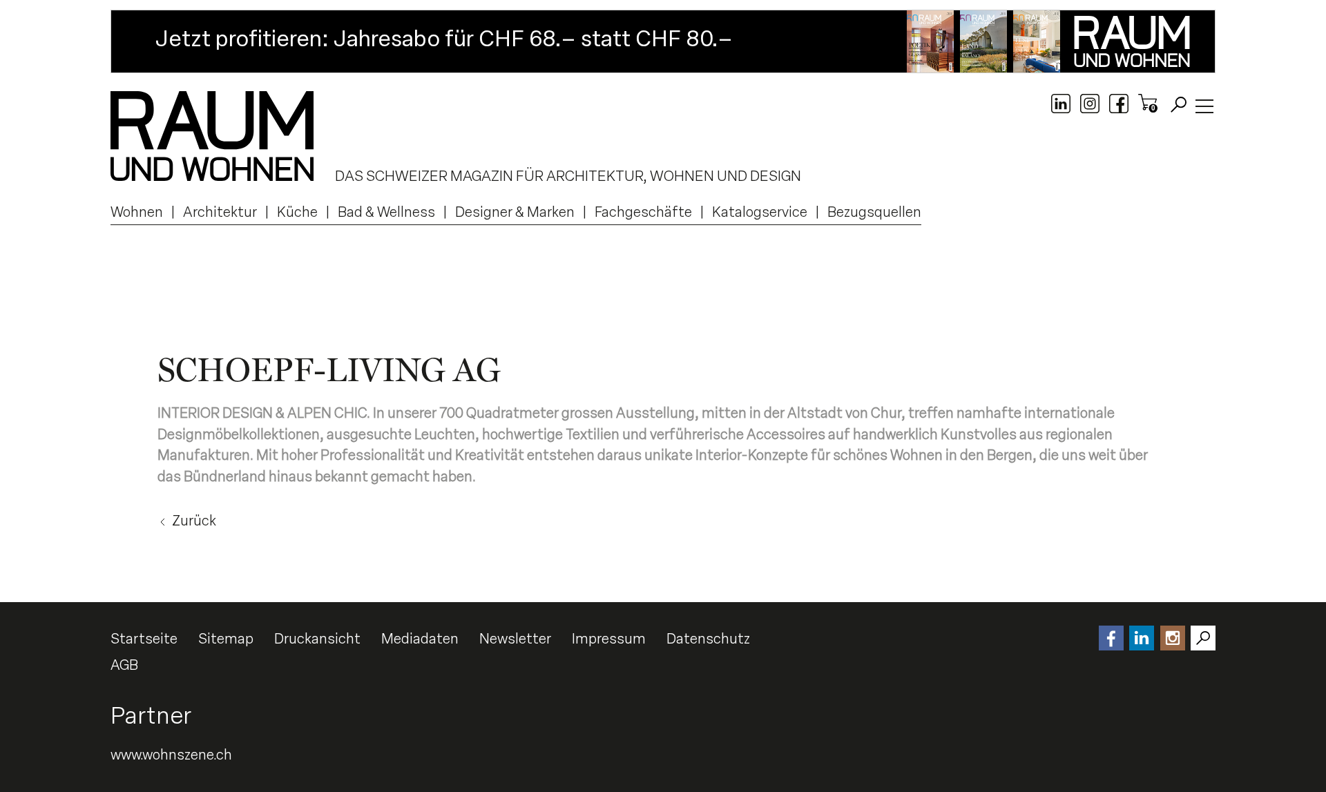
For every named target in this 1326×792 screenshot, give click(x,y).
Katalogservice (759, 212)
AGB (124, 665)
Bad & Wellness (386, 212)
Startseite (143, 638)
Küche (297, 212)
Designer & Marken (515, 212)
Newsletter (515, 638)
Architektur (220, 212)
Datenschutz (708, 638)
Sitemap (225, 638)
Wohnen (136, 212)
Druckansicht (317, 638)
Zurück (194, 520)
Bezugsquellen (874, 212)
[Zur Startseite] (212, 136)
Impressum (609, 638)
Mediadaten (420, 638)
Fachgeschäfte (643, 212)
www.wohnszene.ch (171, 754)
